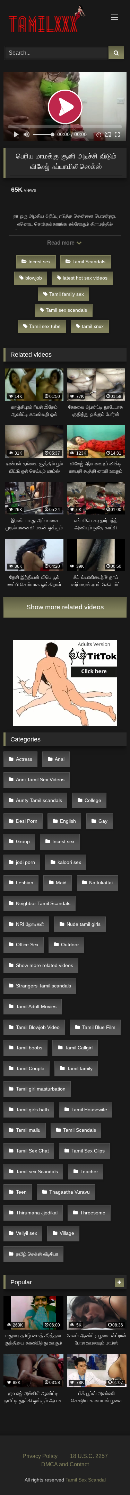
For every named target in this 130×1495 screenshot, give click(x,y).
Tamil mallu (28, 1130)
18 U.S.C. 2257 (89, 1456)
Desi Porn (26, 821)
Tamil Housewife (89, 1109)
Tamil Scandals (88, 261)
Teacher (89, 1171)
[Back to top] (108, 1474)
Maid (61, 882)
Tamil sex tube (45, 326)
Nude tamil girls (84, 924)
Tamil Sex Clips (88, 1151)
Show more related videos (65, 607)
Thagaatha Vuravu (69, 1192)
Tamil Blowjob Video (38, 1027)
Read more (61, 243)
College (93, 800)
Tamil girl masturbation (41, 1089)
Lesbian (24, 882)
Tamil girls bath (32, 1109)
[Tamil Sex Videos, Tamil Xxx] (53, 21)
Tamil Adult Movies (36, 1006)
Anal (59, 759)
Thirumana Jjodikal (37, 1212)
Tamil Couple (30, 1068)
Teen (21, 1192)
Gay (102, 821)
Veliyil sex (26, 1233)
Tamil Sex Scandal (86, 1480)
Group (23, 841)
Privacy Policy (40, 1456)
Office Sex (27, 944)
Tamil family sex (66, 294)
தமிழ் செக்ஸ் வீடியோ (37, 1254)
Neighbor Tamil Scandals (43, 903)
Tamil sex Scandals (37, 1171)
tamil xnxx (93, 326)
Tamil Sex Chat (32, 1151)
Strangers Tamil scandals (43, 985)
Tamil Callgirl (79, 1047)
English (68, 821)
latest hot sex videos (85, 278)
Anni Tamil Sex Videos (40, 779)
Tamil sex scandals (66, 310)
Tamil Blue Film (98, 1027)
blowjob (33, 278)
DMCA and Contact (65, 1464)
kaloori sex (69, 862)
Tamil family (80, 1068)
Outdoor (70, 944)
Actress (24, 759)
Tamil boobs (29, 1047)
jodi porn (25, 862)
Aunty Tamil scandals (39, 800)
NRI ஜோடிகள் (30, 924)
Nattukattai (101, 882)
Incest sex (39, 261)
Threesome (92, 1212)
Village (67, 1233)
